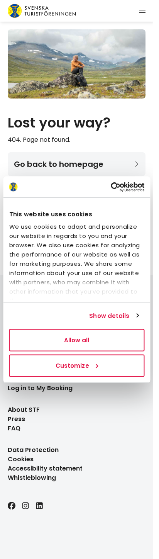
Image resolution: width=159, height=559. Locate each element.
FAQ (14, 428)
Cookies (21, 459)
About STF (24, 409)
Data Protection (33, 449)
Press (16, 419)
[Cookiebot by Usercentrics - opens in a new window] (110, 187)
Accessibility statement (45, 468)
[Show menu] (142, 11)
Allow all (77, 340)
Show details (109, 315)
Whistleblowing (32, 477)
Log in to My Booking (40, 388)
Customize (72, 365)
